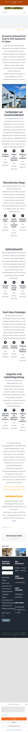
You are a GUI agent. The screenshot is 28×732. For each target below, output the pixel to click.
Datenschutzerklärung (15, 729)
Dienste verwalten (4, 715)
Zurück (19, 29)
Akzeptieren (14, 718)
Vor (23, 29)
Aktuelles (9, 527)
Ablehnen (14, 722)
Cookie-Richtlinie (8, 729)
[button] (26, 704)
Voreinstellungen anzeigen (14, 726)
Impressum (20, 729)
